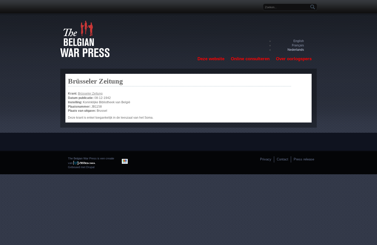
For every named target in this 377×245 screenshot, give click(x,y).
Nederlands (295, 50)
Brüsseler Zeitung (90, 93)
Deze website (210, 58)
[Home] (85, 56)
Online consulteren (250, 58)
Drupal (90, 167)
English (298, 41)
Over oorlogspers (294, 58)
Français (298, 45)
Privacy (265, 159)
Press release (304, 159)
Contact (282, 159)
